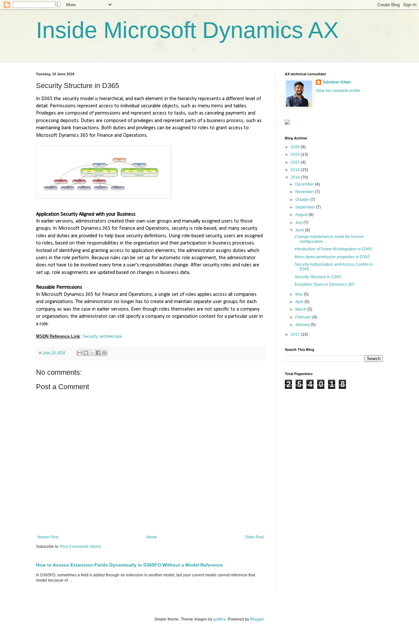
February (303, 317)
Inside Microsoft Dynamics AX (187, 30)
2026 (296, 147)
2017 (296, 334)
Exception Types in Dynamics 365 (325, 284)
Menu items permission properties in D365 (332, 257)
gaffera (219, 619)
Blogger (257, 619)
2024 (296, 154)
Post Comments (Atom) (80, 546)
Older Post (254, 537)
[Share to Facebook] (98, 353)
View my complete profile (338, 90)
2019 (296, 170)
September (305, 207)
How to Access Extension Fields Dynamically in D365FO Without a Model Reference (129, 565)
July (299, 222)
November (305, 192)
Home (151, 537)
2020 (296, 162)
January (303, 324)
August (302, 214)
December (305, 184)
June (300, 230)
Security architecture (102, 336)
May (299, 294)
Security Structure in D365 (318, 277)
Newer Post (48, 537)
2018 (296, 177)
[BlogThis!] (85, 353)
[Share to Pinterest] (104, 353)
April (299, 301)
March (301, 309)
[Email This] (79, 353)
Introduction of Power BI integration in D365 (333, 249)
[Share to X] (92, 353)
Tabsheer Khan (336, 82)
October (302, 199)
